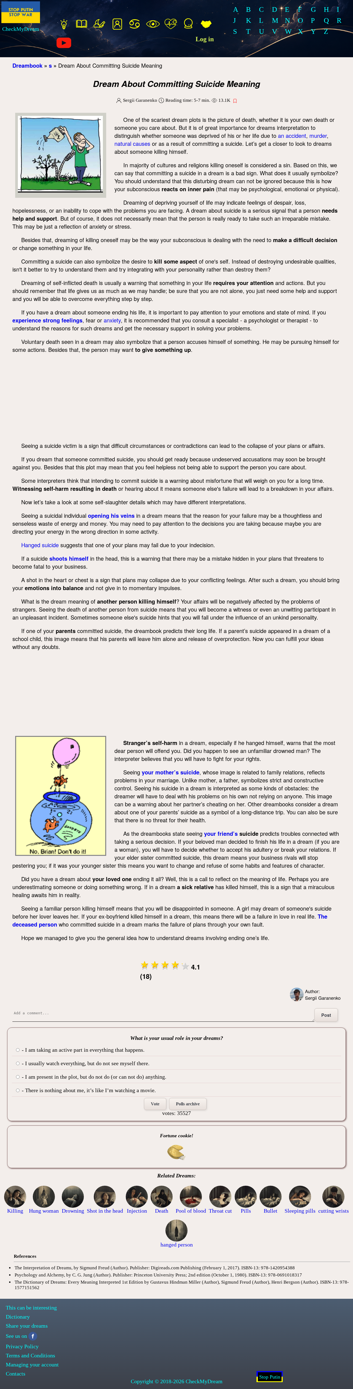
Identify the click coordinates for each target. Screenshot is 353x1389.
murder (318, 135)
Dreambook (27, 65)
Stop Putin (269, 1377)
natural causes (132, 143)
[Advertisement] (176, 397)
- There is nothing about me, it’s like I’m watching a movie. (88, 1090)
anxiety (112, 320)
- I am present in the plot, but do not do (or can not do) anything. (93, 1077)
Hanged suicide (40, 545)
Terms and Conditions (30, 1355)
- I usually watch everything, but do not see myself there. (84, 1063)
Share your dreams (27, 1326)
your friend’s (221, 833)
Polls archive (188, 1104)
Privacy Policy (22, 1346)
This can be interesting (31, 1308)
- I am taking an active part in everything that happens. (82, 1050)
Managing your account (32, 1364)
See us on (16, 1336)
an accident (292, 135)
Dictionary (18, 1317)
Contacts (15, 1374)
